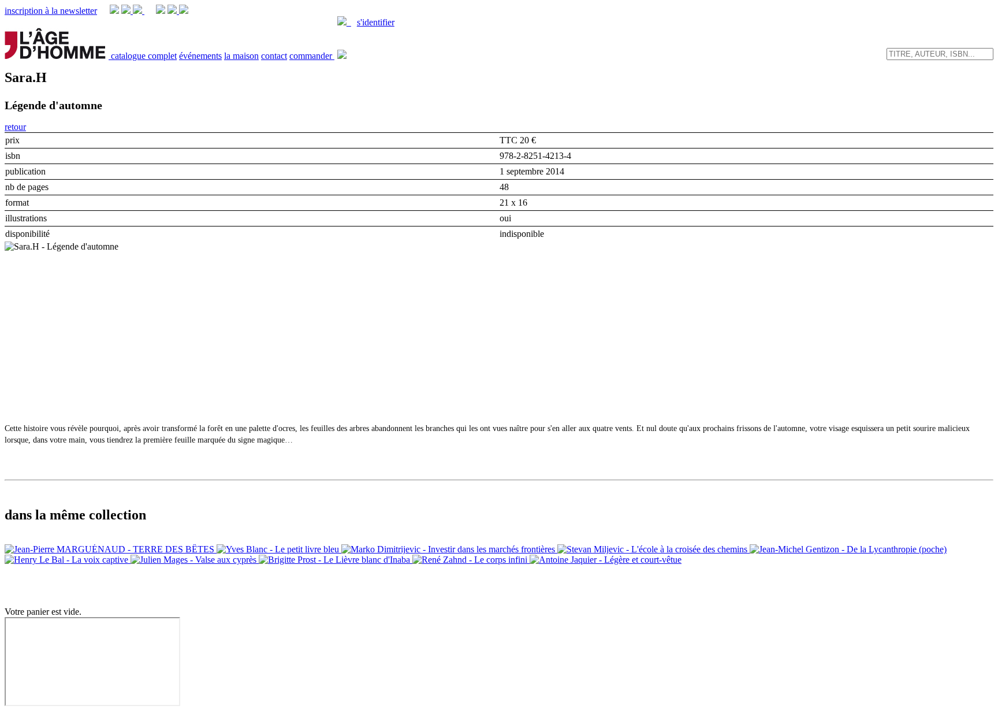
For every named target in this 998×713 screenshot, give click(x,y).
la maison (241, 56)
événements (200, 56)
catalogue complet (144, 56)
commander (311, 56)
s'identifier (375, 22)
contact (274, 56)
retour (15, 127)
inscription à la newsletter (51, 11)
